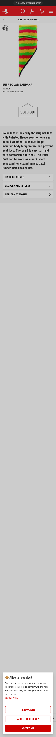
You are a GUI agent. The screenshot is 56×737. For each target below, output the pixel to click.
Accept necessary (28, 719)
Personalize (28, 709)
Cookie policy (11, 698)
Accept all (28, 728)
